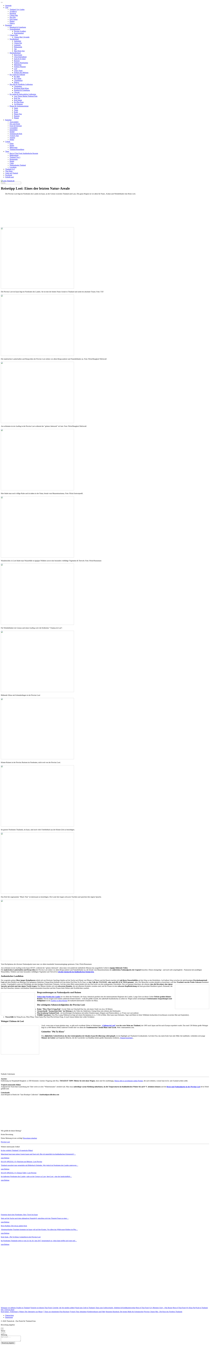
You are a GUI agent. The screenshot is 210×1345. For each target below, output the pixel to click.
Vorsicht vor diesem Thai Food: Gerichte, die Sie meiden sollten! (52, 1308)
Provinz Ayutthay (20, 31)
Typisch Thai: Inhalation (78, 1312)
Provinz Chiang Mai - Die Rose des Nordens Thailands (163, 1312)
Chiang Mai (14, 15)
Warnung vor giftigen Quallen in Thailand (15, 1308)
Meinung (4, 1335)
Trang (16, 110)
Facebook (8, 175)
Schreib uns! (9, 177)
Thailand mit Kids (16, 134)
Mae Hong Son (19, 51)
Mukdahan (17, 65)
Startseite (8, 5)
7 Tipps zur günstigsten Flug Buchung (56, 1312)
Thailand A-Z (10, 169)
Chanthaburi (18, 80)
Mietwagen (13, 147)
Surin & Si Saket (20, 59)
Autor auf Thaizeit (11, 173)
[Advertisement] (66, 212)
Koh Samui (14, 19)
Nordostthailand (15, 53)
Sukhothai (17, 41)
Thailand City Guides (17, 9)
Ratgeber (8, 120)
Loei (15, 69)
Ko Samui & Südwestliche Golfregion (23, 94)
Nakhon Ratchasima (21, 63)
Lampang (17, 45)
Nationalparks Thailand (18, 165)
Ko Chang (17, 78)
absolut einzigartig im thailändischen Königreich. (76, 972)
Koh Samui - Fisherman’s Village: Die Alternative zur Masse (22, 1312)
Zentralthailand (15, 29)
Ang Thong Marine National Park (25, 96)
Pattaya (12, 23)
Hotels (12, 145)
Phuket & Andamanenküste (19, 106)
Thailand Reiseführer (17, 149)
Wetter (12, 140)
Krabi (16, 112)
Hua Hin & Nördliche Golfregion (21, 84)
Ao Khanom (18, 104)
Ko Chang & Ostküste (17, 74)
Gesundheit (14, 128)
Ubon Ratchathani (20, 57)
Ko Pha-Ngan (19, 102)
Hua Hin (13, 17)
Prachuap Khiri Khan (21, 88)
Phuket (12, 21)
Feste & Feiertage (16, 126)
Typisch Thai (14, 136)
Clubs (12, 163)
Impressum (9, 1317)
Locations (13, 167)
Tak (15, 49)
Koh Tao (17, 98)
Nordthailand (14, 39)
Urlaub (7, 141)
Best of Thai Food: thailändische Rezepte (24, 153)
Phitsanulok (18, 47)
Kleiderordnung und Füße (96, 1312)
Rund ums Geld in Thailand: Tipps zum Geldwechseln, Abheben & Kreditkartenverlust (105, 1308)
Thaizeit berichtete (126, 1038)
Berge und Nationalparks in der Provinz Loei (183, 1087)
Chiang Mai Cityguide (21, 37)
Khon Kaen (18, 55)
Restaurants (14, 159)
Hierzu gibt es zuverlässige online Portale (128, 1081)
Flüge (12, 143)
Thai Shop (8, 171)
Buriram (17, 61)
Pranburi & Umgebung (22, 90)
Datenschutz (9, 1315)
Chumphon (18, 86)
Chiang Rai (18, 43)
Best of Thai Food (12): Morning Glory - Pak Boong (154, 1308)
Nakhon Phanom (20, 67)
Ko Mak (17, 76)
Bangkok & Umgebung (18, 27)
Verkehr (12, 138)
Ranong (16, 116)
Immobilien (14, 130)
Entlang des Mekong (21, 72)
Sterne (3, 1331)
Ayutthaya (13, 11)
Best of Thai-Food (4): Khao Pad (184, 1308)
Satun (16, 108)
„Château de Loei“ (109, 1025)
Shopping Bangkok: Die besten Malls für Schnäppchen (125, 1312)
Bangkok (13, 13)
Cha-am (16, 92)
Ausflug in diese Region (59, 1001)
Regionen (8, 25)
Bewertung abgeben (30, 1138)
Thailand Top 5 (15, 157)
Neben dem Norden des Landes (48, 997)
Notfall (12, 132)
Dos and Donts (15, 124)
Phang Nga (18, 114)
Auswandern (14, 122)
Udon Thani (18, 71)
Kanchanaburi (19, 33)
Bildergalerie (14, 155)
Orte (6, 7)
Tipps (7, 151)
